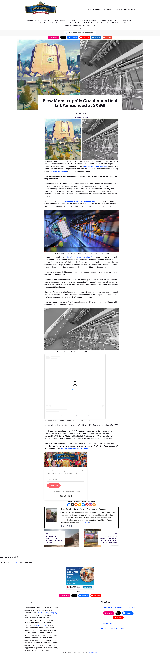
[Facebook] (68, 504)
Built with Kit (66, 496)
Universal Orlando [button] (39, 23)
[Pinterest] (87, 504)
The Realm (78, 23)
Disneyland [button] (46, 20)
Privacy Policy (106, 623)
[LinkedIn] (71, 526)
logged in (13, 563)
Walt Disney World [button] (33, 20)
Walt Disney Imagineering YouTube (74, 448)
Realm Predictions (90, 23)
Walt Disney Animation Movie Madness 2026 (112, 23)
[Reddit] (76, 504)
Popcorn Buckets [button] (59, 20)
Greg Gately (85, 117)
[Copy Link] (79, 504)
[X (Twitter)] (63, 526)
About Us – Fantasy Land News (75, 25)
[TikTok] (67, 526)
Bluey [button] (116, 20)
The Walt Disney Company (58, 23)
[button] (80, 28)
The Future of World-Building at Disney (80, 201)
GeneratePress (92, 653)
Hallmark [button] (72, 20)
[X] (72, 504)
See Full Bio (84, 523)
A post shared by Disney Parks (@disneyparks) (75, 415)
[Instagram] (90, 504)
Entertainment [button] (126, 20)
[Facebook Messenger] (83, 504)
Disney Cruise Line (106, 20)
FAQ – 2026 (91, 25)
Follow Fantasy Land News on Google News (81, 32)
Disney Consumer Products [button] (87, 20)
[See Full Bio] (89, 522)
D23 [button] (69, 23)
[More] (94, 504)
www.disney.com (40, 625)
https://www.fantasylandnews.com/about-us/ (118, 607)
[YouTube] (69, 526)
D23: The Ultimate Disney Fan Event (81, 257)
